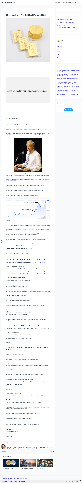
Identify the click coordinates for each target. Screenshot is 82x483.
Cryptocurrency (59, 43)
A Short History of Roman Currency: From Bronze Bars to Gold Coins (68, 94)
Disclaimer (26, 478)
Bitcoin (58, 41)
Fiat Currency (59, 46)
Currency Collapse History (61, 44)
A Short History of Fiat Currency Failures (63, 24)
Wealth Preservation (60, 57)
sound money (39, 262)
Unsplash (16, 431)
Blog (63, 2)
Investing (58, 51)
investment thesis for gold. (24, 127)
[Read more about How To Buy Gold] (45, 462)
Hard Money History (8, 2)
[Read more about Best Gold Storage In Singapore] (28, 462)
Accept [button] (77, 481)
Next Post (53, 451)
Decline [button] (72, 481)
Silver (58, 54)
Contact (76, 2)
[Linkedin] (1, 240)
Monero (58, 52)
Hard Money (59, 49)
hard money (21, 262)
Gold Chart (7, 436)
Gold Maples (8, 431)
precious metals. (13, 180)
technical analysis (40, 273)
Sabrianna (12, 431)
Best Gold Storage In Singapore (26, 468)
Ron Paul (7, 433)
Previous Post (3, 451)
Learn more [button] (68, 481)
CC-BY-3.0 (16, 433)
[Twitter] (79, 2)
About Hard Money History (70, 2)
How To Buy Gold (40, 468)
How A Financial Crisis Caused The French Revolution (65, 22)
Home (56, 2)
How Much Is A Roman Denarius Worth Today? (64, 19)
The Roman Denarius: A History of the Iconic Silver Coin (66, 27)
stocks (17, 229)
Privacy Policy (22, 478)
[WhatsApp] (1, 243)
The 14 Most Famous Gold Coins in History (64, 25)
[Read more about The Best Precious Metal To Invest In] (11, 462)
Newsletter (60, 2)
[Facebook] (1, 242)
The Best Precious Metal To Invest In (10, 468)
